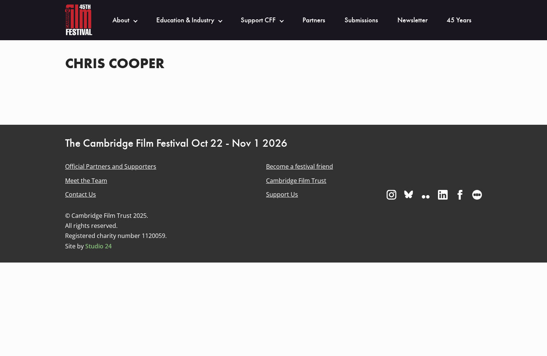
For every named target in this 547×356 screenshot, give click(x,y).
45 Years (459, 20)
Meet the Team (86, 181)
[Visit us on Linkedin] (443, 195)
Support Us (282, 194)
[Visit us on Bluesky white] (408, 195)
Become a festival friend (299, 166)
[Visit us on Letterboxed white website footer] (477, 195)
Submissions (361, 20)
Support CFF (258, 20)
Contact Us (80, 194)
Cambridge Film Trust (296, 181)
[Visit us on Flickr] (426, 195)
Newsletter (412, 20)
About (120, 20)
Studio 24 (98, 246)
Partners (314, 20)
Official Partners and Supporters (110, 166)
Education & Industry (185, 20)
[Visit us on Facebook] (460, 195)
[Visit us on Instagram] (391, 195)
